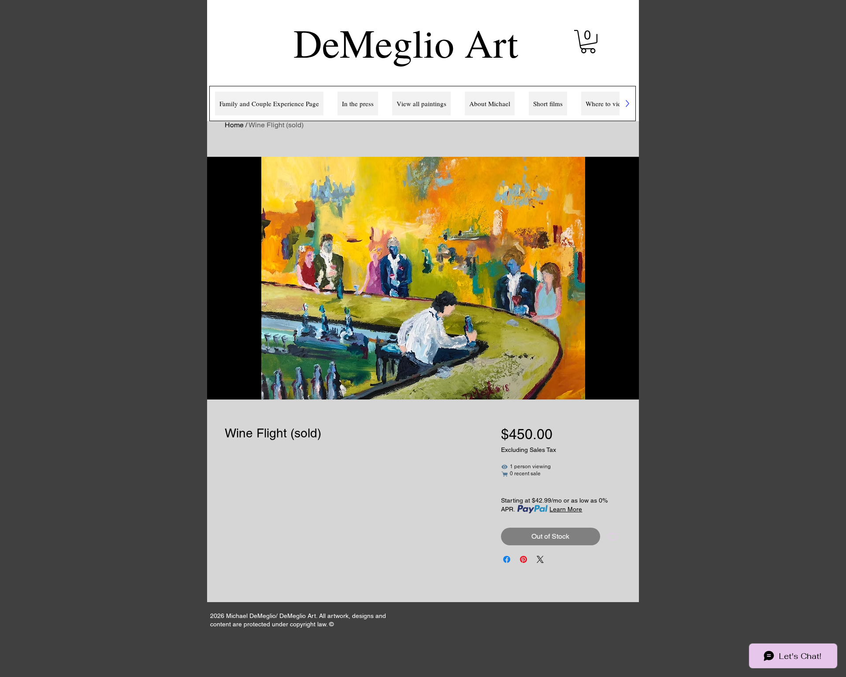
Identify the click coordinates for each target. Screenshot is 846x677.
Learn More (565, 509)
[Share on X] (540, 559)
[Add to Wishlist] (612, 536)
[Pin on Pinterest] (523, 559)
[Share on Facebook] (506, 559)
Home (234, 125)
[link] (588, 41)
